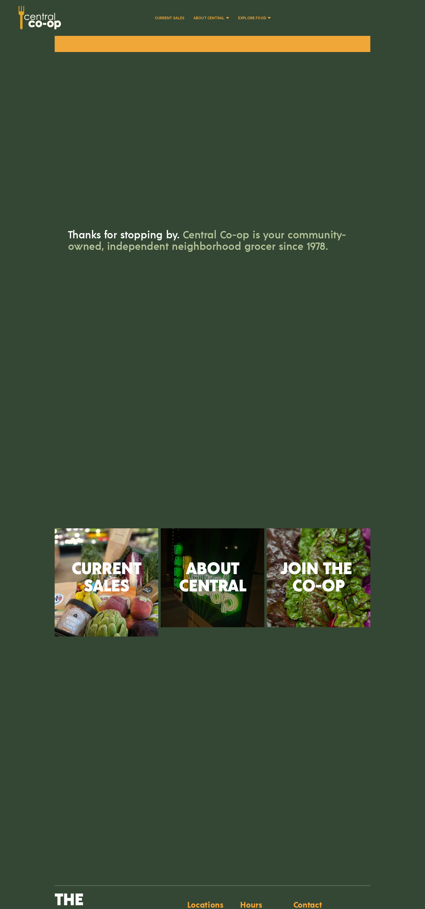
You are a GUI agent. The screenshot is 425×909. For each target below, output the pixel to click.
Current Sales (170, 18)
